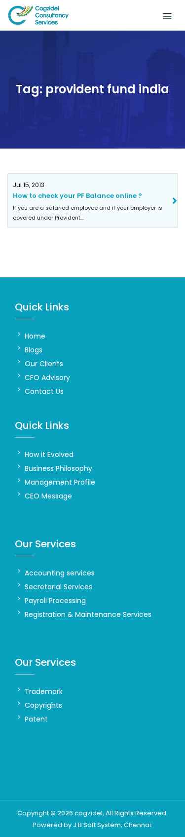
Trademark (44, 691)
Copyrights (43, 705)
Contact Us (44, 391)
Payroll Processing (55, 601)
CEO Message (48, 496)
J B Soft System (97, 825)
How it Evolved (49, 454)
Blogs (33, 350)
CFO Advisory (47, 377)
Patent (36, 719)
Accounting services (60, 573)
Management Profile (60, 482)
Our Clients (44, 364)
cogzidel (88, 813)
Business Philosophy (58, 468)
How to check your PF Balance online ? (77, 195)
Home (35, 336)
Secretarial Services (58, 587)
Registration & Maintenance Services (88, 614)
